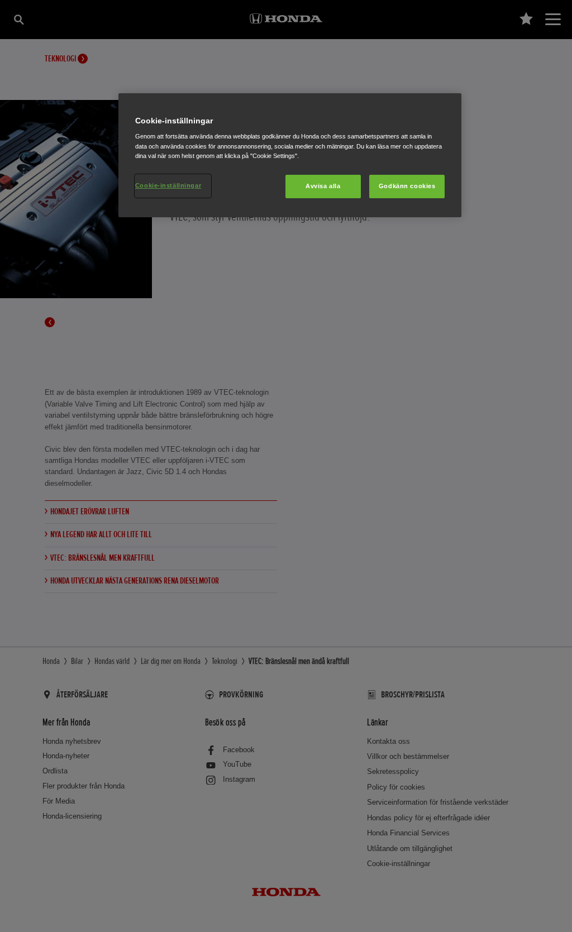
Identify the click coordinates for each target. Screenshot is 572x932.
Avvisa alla (323, 186)
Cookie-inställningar (168, 185)
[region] (289, 155)
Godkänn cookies (407, 186)
